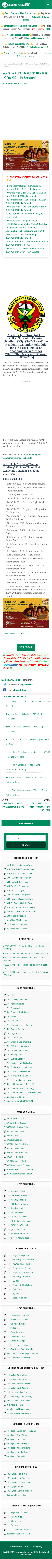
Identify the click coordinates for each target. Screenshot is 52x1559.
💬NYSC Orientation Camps (14, 1340)
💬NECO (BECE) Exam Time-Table (17, 1225)
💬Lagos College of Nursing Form (16, 1409)
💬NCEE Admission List (13, 1521)
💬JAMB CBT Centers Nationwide (16, 1046)
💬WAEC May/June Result (14, 1131)
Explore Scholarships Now (18, 43)
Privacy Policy (37, 1546)
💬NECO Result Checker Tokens (16, 1233)
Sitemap (26, 1546)
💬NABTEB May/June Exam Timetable (18, 1272)
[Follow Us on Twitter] (4, 684)
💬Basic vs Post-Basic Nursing (16, 1379)
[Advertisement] (26, 114)
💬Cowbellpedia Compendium (15, 1456)
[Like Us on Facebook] (4, 689)
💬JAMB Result (10, 1016)
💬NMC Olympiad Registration (15, 1473)
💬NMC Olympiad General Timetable (18, 1490)
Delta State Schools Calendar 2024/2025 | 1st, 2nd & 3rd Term (26, 779)
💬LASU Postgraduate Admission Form (18, 898)
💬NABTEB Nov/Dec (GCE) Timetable (18, 1276)
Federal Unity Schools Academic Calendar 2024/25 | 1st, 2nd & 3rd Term (28, 754)
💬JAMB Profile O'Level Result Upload (18, 1067)
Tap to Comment (26, 647)
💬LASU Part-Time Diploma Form (16, 886)
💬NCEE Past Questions (13, 1516)
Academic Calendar (13, 64)
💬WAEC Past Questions (13, 1139)
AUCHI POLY (21, 633)
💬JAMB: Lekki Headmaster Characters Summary (22, 1092)
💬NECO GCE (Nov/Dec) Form (15, 1195)
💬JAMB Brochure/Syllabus (14, 1029)
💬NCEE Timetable (11, 1525)
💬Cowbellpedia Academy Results (17, 1447)
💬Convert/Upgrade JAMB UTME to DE (18, 1101)
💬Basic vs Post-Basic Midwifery (16, 1375)
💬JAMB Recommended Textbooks (17, 1050)
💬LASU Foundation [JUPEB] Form (17, 894)
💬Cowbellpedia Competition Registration (20, 1430)
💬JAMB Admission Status (14, 1003)
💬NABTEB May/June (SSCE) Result (17, 1268)
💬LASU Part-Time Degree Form (16, 890)
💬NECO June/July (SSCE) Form (16, 1191)
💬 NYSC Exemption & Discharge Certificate (21, 1353)
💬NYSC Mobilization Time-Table (16, 1319)
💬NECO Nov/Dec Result (13, 1212)
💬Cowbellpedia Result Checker (16, 1435)
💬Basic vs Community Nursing (16, 1387)
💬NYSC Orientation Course (14, 1336)
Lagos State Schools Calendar (17, 34)
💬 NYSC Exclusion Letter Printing (17, 1357)
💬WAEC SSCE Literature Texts (16, 1127)
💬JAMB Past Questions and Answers (18, 1024)
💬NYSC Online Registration (15, 1323)
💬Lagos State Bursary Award (15, 928)
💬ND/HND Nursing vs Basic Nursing (18, 1396)
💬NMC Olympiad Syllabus (14, 1486)
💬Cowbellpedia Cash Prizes (14, 1439)
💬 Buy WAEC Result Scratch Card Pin (18, 1169)
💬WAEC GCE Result (12, 1135)
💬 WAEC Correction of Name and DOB (19, 1173)
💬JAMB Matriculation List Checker (17, 1075)
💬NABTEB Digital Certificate (15, 1297)
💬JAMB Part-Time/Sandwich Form (17, 1079)
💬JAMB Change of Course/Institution (18, 1041)
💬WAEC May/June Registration (16, 1144)
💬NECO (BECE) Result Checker (16, 1229)
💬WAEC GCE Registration (14, 1148)
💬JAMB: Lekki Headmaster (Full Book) (19, 1084)
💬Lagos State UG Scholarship (15, 924)
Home (4, 64)
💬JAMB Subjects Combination (15, 1058)
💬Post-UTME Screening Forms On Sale (19, 865)
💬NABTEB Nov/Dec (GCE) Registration (19, 1259)
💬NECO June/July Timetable (15, 1199)
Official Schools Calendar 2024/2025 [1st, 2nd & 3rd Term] (27, 741)
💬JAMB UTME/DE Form (13, 1020)
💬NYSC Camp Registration (14, 1332)
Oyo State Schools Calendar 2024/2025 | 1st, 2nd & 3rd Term (28, 716)
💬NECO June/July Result (13, 1208)
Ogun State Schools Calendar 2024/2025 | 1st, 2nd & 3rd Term (28, 729)
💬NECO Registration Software (16, 1216)
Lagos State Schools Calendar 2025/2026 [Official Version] (28, 703)
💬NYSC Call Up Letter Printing (16, 1344)
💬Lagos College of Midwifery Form (17, 1413)
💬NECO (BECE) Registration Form (17, 1220)
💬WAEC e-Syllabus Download (15, 1122)
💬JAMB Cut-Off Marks (13, 1037)
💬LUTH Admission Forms (14, 1404)
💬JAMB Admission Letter (14, 1008)
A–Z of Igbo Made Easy (13, 53)
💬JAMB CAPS (9, 995)
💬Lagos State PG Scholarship (15, 920)
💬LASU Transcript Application (16, 915)
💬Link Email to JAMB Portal (15, 1096)
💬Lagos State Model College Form (17, 1533)
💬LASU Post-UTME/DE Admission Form (19, 869)
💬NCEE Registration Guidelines (16, 1512)
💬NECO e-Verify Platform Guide (16, 1237)
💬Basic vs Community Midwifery (17, 1383)
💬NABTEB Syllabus (11, 1280)
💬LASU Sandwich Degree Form (16, 881)
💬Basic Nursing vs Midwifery (15, 1392)
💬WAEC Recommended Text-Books (17, 1165)
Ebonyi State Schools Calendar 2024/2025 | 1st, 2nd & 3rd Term (27, 792)
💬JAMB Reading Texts (13, 1054)
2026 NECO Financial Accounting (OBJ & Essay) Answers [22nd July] (25, 973)
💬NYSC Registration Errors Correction (19, 1349)
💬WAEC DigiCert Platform (14, 1118)
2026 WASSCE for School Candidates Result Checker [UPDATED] (24, 947)
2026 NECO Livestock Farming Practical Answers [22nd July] (25, 966)
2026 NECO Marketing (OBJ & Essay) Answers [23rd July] (26, 953)
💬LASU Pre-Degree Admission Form (18, 903)
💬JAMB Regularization (13, 1033)
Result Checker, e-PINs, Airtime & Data (21, 13)
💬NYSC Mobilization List (14, 1328)
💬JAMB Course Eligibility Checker (17, 1071)
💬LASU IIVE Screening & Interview (17, 877)
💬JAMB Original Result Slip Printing (18, 1063)
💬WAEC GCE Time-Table (13, 1156)
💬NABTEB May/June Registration (17, 1255)
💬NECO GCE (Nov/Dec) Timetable (17, 1203)
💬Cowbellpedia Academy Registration (18, 1443)
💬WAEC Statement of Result (15, 1161)
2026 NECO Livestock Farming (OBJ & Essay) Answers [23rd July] (24, 959)
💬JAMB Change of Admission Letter (18, 1012)
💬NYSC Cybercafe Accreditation (16, 1315)
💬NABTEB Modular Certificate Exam (18, 1285)
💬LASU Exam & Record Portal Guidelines (20, 911)
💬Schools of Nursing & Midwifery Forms (19, 1400)
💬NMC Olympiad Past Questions (16, 1478)
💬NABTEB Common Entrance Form (17, 1529)
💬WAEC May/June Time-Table (15, 1152)
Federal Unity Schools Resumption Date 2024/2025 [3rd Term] (23, 767)
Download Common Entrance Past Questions (22, 25)
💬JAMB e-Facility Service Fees (16, 999)
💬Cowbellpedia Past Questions (16, 1452)
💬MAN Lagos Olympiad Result (16, 1495)
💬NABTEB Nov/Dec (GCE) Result (17, 1263)
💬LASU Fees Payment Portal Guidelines (19, 907)
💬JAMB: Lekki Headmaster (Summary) (19, 1088)
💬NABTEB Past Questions (14, 1289)
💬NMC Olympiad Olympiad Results (17, 1482)
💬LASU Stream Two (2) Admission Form (19, 873)
